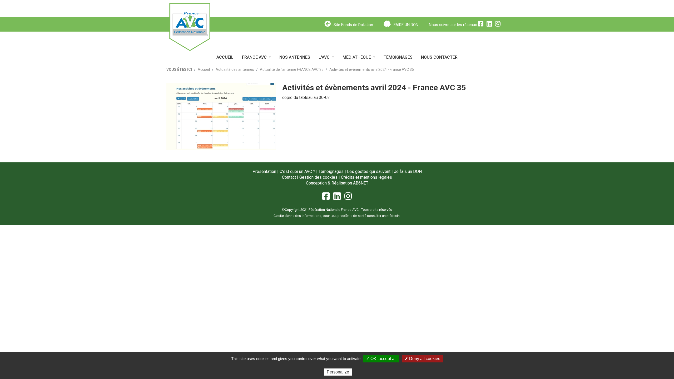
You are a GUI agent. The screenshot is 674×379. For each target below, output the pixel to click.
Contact (289, 177)
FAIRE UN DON (405, 24)
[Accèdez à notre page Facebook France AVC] (482, 24)
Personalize (338, 372)
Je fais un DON (408, 171)
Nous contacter (439, 57)
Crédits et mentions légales (366, 177)
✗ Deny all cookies (422, 358)
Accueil (225, 57)
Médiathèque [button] (357, 57)
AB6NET (360, 183)
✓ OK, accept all (381, 358)
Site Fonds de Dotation (353, 24)
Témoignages (398, 57)
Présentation (264, 171)
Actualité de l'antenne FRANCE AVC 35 (292, 69)
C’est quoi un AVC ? (297, 171)
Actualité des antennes (235, 69)
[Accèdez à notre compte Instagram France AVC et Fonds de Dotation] (498, 24)
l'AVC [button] (325, 57)
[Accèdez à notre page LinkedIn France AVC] (491, 24)
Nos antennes (294, 57)
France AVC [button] (255, 57)
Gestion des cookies (318, 177)
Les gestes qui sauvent (368, 171)
